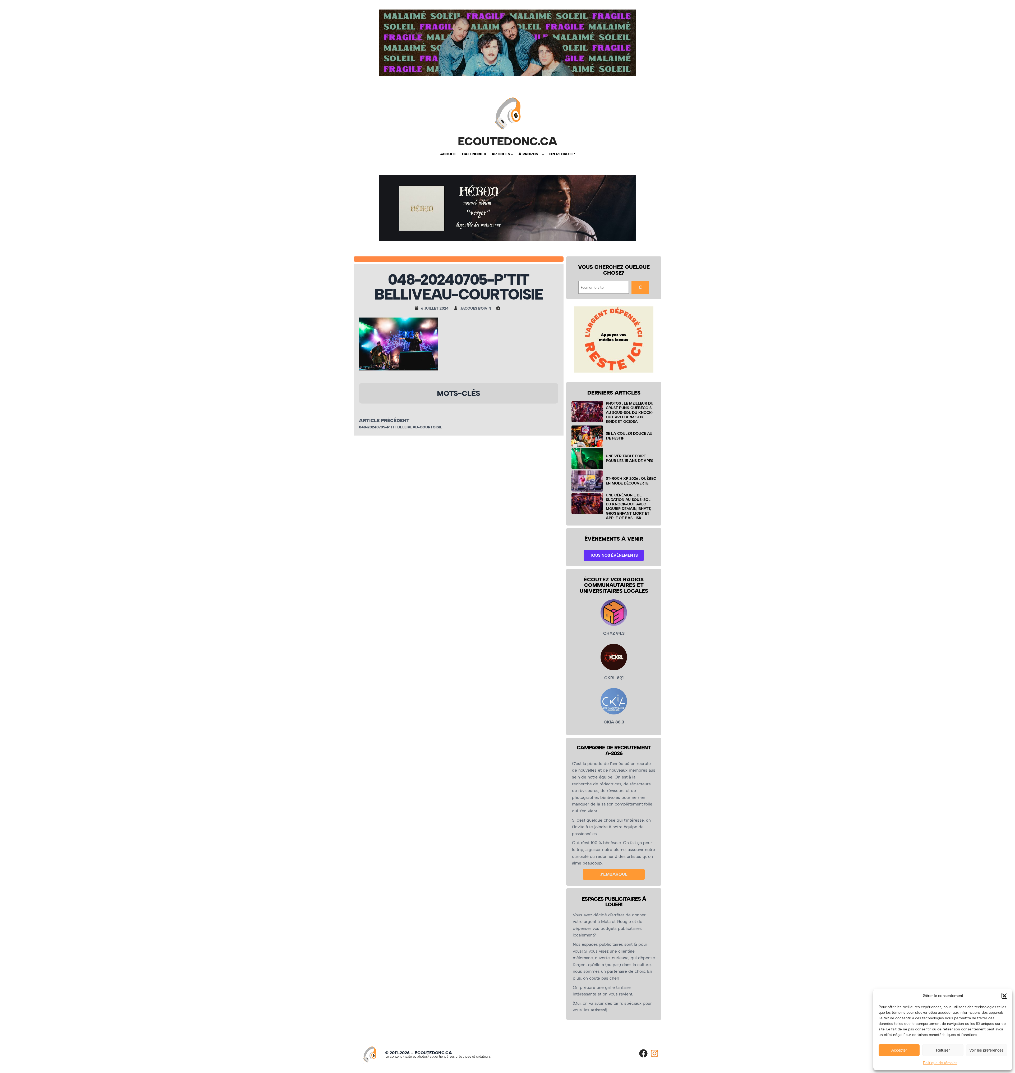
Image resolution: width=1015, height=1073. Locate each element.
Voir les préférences (986, 1050)
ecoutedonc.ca (507, 141)
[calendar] (418, 308)
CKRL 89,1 (614, 677)
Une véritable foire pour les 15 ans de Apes (629, 458)
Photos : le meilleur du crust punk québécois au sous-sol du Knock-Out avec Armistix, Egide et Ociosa (629, 412)
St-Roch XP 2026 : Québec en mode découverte (631, 480)
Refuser (943, 1050)
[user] (457, 308)
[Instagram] (654, 1053)
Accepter (899, 1050)
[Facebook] (643, 1053)
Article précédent (384, 420)
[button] (1004, 995)
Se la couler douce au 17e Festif (629, 435)
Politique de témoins (940, 1063)
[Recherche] (640, 287)
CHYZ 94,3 (614, 633)
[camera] (499, 308)
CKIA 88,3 (614, 722)
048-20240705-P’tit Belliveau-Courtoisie (400, 427)
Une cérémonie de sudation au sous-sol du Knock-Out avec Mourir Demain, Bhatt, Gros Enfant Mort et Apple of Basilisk (628, 506)
